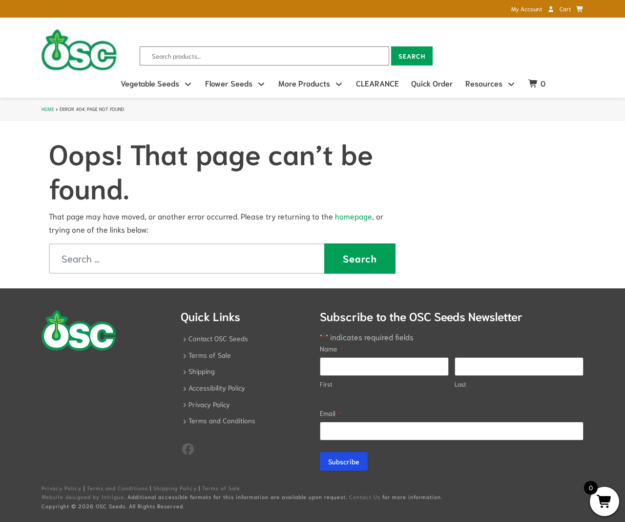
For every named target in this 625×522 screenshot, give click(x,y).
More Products (304, 83)
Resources (483, 83)
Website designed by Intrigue (83, 496)
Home (48, 109)
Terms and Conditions (221, 420)
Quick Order (432, 83)
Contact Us (364, 496)
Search (411, 56)
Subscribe (343, 461)
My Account (527, 8)
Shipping (201, 371)
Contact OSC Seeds (218, 338)
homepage (353, 216)
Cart (566, 8)
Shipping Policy (175, 487)
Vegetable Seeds (150, 83)
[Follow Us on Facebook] (188, 448)
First (326, 384)
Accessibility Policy (216, 387)
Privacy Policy (209, 404)
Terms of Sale (209, 354)
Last (460, 384)
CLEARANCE (377, 83)
